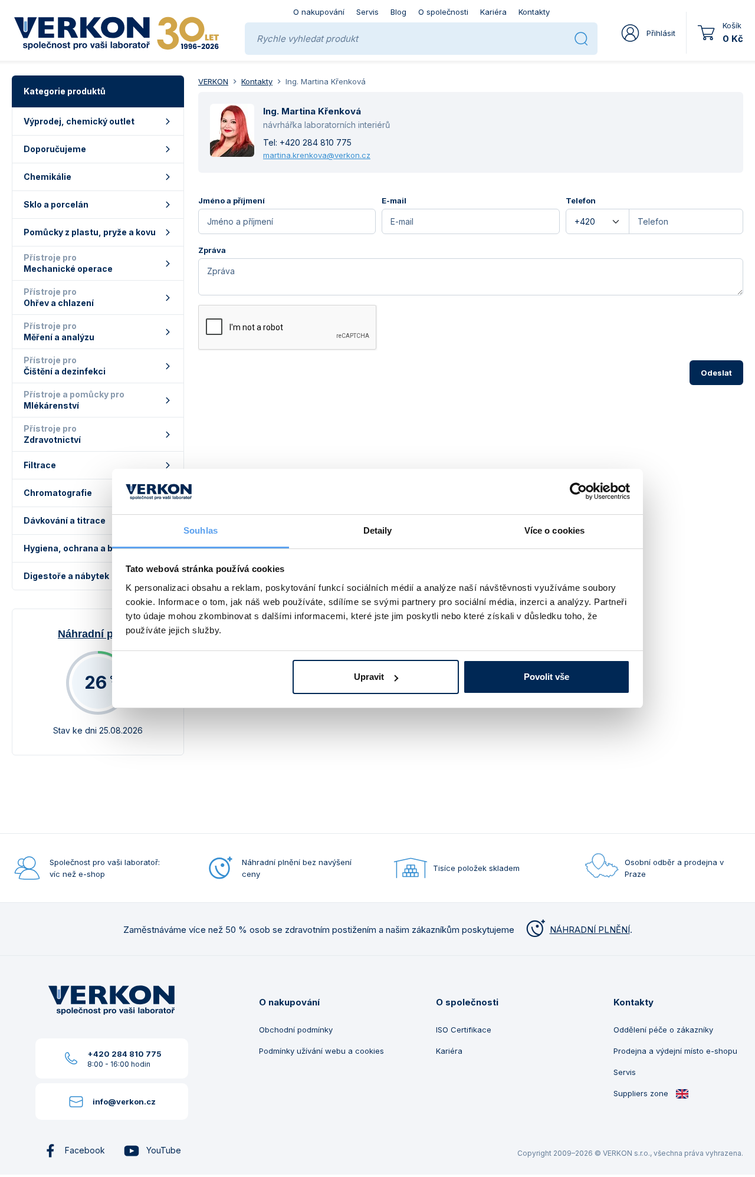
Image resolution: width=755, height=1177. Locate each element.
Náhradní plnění (98, 634)
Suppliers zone (642, 1093)
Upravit (369, 677)
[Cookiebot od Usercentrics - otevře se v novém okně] (578, 492)
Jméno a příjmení (231, 200)
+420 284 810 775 (316, 142)
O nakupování (318, 12)
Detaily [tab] (377, 530)
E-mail (394, 200)
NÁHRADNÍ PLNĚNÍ (590, 929)
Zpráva (212, 250)
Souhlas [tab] (200, 530)
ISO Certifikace (463, 1029)
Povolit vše (546, 677)
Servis (367, 12)
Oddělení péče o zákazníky (663, 1029)
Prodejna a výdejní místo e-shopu (675, 1051)
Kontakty (534, 12)
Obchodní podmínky (296, 1029)
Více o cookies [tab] (554, 530)
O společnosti (443, 12)
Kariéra (493, 12)
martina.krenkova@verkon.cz (316, 155)
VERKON (213, 81)
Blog (398, 12)
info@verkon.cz (124, 1101)
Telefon (581, 200)
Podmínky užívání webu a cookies (321, 1051)
